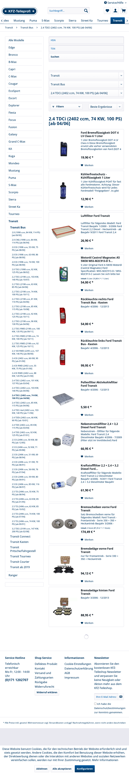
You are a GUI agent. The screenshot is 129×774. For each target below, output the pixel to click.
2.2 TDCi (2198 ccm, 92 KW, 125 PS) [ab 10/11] (25, 315)
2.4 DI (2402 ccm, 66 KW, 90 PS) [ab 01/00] (25, 360)
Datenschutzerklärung (78, 668)
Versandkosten (56, 722)
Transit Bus (18, 227)
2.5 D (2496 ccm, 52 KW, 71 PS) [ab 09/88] (24, 448)
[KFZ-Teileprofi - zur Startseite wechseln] (19, 11)
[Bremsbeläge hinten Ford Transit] (64, 607)
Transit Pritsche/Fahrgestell (23, 549)
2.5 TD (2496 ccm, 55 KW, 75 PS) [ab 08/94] (25, 493)
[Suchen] (86, 10)
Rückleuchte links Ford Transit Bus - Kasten (101, 342)
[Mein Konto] (115, 10)
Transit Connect (20, 536)
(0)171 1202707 (16, 680)
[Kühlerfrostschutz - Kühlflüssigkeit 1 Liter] (64, 191)
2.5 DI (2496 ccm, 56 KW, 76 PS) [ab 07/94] (25, 471)
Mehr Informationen (105, 760)
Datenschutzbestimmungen (109, 708)
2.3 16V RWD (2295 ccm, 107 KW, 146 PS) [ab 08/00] (25, 352)
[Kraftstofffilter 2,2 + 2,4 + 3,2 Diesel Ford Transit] (64, 482)
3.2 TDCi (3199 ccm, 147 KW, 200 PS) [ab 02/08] (25, 530)
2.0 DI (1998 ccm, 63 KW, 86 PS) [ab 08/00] (25, 256)
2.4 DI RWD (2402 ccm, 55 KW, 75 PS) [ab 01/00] (24, 367)
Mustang (14, 170)
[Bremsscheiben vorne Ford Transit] (64, 523)
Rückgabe (41, 682)
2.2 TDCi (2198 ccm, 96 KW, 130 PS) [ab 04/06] (25, 323)
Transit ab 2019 (20, 567)
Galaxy (13, 134)
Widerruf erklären (47, 692)
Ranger (13, 575)
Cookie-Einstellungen (77, 664)
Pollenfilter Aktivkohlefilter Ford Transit (99, 384)
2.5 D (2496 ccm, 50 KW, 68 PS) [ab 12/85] (24, 441)
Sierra (12, 199)
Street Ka (14, 207)
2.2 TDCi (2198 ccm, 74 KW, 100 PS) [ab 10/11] (25, 293)
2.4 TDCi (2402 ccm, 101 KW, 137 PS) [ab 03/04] (25, 382)
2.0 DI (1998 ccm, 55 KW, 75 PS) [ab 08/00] (25, 248)
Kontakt (40, 668)
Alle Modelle (16, 40)
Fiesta (12, 112)
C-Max (13, 76)
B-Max (13, 62)
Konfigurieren (85, 768)
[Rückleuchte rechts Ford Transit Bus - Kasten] (64, 315)
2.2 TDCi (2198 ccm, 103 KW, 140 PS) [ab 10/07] (25, 278)
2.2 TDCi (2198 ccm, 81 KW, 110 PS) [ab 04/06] (25, 300)
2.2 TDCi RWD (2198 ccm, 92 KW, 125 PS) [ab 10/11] (25, 345)
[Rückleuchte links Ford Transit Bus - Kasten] (64, 357)
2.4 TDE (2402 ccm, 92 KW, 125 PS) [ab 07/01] (24, 434)
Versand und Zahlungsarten (44, 675)
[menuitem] (69, 10)
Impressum (71, 677)
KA (10, 149)
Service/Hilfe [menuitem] (115, 3)
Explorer (14, 105)
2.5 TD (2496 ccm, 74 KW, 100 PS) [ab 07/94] (26, 515)
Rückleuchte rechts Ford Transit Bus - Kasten (97, 300)
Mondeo (14, 163)
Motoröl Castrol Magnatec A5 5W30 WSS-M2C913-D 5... (100, 259)
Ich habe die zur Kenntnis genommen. (109, 708)
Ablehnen (41, 768)
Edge (12, 47)
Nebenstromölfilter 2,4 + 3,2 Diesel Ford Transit (99, 425)
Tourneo (14, 214)
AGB (67, 673)
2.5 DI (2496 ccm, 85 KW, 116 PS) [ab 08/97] (25, 486)
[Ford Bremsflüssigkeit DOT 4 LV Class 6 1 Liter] (64, 149)
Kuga (12, 156)
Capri (12, 69)
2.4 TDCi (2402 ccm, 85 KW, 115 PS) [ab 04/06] (25, 404)
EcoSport (14, 91)
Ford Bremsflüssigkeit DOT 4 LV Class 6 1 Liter (100, 134)
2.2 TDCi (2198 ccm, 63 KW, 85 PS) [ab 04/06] (25, 286)
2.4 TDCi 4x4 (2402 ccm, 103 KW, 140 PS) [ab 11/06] (25, 411)
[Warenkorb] (123, 10)
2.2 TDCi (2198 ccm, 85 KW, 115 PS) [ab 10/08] (25, 308)
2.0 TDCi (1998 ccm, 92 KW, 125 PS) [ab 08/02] (25, 271)
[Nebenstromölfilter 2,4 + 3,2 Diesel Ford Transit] (64, 440)
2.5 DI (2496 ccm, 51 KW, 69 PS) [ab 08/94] (25, 456)
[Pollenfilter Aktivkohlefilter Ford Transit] (64, 399)
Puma (12, 178)
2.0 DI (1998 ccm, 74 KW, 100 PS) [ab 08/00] (25, 263)
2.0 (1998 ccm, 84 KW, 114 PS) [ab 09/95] (26, 234)
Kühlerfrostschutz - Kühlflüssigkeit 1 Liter (95, 176)
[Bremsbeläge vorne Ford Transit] (64, 565)
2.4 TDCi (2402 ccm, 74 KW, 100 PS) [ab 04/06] (25, 397)
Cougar (13, 84)
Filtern (60, 106)
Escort (13, 98)
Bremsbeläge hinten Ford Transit (98, 592)
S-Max (12, 185)
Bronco (13, 55)
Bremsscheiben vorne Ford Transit (98, 508)
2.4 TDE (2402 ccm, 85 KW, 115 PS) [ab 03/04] (24, 426)
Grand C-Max (17, 141)
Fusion (13, 127)
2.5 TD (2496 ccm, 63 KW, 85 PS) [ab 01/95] (25, 500)
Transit (13, 221)
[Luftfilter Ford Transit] (64, 232)
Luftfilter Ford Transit (95, 216)
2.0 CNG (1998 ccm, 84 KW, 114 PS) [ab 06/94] (24, 241)
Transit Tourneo (20, 556)
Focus (12, 120)
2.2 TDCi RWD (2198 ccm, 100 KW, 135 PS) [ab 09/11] (26, 330)
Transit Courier (19, 562)
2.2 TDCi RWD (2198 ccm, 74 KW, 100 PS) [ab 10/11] (25, 337)
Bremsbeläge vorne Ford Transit (97, 550)
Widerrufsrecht (44, 686)
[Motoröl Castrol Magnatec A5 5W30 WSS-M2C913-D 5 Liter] (64, 274)
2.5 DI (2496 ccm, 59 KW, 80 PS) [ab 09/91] (25, 478)
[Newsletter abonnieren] (121, 696)
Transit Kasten (19, 542)
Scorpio (13, 192)
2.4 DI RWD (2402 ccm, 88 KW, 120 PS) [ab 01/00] (24, 374)
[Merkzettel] (107, 10)
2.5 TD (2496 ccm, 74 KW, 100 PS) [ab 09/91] (26, 523)
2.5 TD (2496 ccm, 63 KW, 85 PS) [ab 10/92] (25, 508)
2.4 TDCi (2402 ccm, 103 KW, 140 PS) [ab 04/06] (25, 389)
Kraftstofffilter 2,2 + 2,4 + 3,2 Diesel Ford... (99, 467)
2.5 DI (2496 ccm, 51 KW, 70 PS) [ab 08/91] (25, 463)
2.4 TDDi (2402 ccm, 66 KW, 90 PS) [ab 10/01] (25, 419)
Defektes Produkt (46, 664)
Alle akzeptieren (62, 768)
